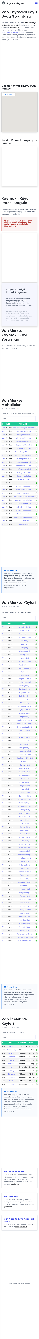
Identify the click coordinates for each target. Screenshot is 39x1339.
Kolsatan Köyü (24, 837)
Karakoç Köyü (24, 803)
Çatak (11, 1060)
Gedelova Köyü (25, 754)
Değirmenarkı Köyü (24, 720)
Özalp (11, 1081)
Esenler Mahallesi (24, 462)
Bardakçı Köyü (24, 689)
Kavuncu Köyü (24, 813)
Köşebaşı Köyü (24, 844)
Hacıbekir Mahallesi (23, 466)
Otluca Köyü (24, 868)
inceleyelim (15, 1184)
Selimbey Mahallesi (23, 490)
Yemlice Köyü (25, 920)
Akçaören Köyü (25, 637)
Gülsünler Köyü (24, 772)
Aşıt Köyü (24, 672)
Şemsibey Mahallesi (24, 510)
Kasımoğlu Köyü (24, 810)
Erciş (11, 1067)
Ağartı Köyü (24, 630)
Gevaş (11, 1070)
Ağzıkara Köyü (24, 634)
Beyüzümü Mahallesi (24, 445)
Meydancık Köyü (24, 854)
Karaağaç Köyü (25, 796)
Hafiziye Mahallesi (24, 469)
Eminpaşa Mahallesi (24, 459)
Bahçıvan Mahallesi (23, 441)
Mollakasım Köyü (24, 858)
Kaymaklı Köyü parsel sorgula (13, 32)
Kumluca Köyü (24, 848)
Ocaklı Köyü (24, 861)
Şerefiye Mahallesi (24, 514)
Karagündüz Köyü (24, 799)
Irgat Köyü (25, 789)
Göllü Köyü (25, 761)
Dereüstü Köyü (24, 734)
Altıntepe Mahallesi (23, 438)
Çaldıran (11, 1057)
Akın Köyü (24, 644)
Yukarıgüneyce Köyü (25, 937)
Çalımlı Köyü (25, 699)
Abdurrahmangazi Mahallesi (24, 428)
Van (3, 428)
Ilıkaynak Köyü (24, 785)
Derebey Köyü (24, 730)
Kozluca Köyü (25, 841)
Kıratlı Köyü (24, 830)
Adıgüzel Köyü (24, 627)
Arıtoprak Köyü (25, 661)
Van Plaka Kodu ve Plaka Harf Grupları (19, 1220)
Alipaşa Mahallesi (23, 435)
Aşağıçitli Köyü (24, 665)
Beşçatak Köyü (24, 692)
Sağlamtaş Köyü (24, 882)
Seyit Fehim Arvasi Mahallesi (24, 497)
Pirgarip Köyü (25, 879)
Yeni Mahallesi (23, 524)
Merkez (11, 1046)
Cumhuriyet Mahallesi (23, 455)
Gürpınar (11, 1074)
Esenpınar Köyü (25, 751)
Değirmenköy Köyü (24, 723)
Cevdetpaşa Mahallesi (23, 452)
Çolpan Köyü (25, 710)
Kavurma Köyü (24, 816)
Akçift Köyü (24, 641)
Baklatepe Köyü (24, 682)
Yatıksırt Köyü (24, 913)
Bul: (4, 418)
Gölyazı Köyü (25, 765)
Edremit (11, 1063)
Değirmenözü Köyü (24, 727)
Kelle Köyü (25, 823)
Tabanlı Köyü (25, 896)
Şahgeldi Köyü (24, 892)
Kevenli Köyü (25, 827)
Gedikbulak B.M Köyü (25, 758)
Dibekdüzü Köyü (24, 737)
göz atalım (8, 1207)
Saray (11, 1084)
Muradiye (11, 1077)
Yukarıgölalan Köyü (24, 934)
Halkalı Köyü (24, 779)
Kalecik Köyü (25, 792)
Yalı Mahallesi (24, 521)
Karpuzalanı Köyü (24, 806)
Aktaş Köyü (24, 648)
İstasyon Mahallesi (24, 483)
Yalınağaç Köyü (25, 910)
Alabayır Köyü (24, 651)
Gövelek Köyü (24, 768)
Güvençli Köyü (24, 775)
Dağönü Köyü (25, 717)
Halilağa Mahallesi (24, 472)
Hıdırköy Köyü (24, 782)
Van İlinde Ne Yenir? (14, 1171)
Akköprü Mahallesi (24, 431)
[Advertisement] (19, 61)
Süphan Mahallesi (24, 503)
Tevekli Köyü (25, 903)
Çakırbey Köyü (24, 696)
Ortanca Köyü (24, 865)
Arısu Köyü (25, 658)
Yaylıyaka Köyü (24, 917)
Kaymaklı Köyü (24, 820)
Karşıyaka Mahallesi (24, 486)
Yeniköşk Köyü (24, 923)
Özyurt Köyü (24, 875)
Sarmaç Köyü (25, 885)
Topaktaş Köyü (24, 906)
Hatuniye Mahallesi (23, 476)
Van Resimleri (11, 1196)
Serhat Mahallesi (23, 493)
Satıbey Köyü (25, 889)
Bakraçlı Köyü (24, 686)
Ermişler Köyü (24, 748)
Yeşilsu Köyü (24, 930)
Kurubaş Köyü (24, 851)
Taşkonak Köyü (25, 899)
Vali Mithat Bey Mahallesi (24, 517)
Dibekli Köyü (24, 741)
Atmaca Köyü (24, 675)
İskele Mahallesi (24, 479)
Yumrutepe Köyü (24, 941)
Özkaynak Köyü (25, 872)
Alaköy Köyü (24, 655)
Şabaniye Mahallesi (23, 507)
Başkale (11, 1053)
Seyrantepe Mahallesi (23, 500)
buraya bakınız (21, 1227)
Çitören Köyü (25, 703)
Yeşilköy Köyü (25, 927)
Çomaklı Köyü (24, 713)
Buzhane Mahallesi (24, 448)
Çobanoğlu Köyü (24, 706)
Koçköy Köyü (25, 834)
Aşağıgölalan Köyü (25, 668)
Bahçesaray (11, 1050)
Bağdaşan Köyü (25, 679)
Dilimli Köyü (24, 744)
